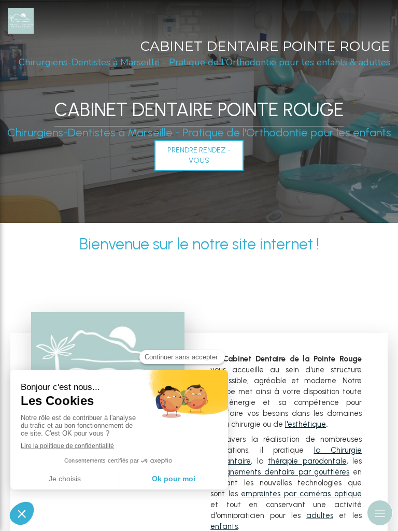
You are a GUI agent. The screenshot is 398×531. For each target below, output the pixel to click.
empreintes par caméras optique (301, 493)
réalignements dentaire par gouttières (279, 472)
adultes (319, 515)
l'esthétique (305, 424)
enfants (224, 526)
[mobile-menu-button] (380, 513)
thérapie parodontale (307, 461)
